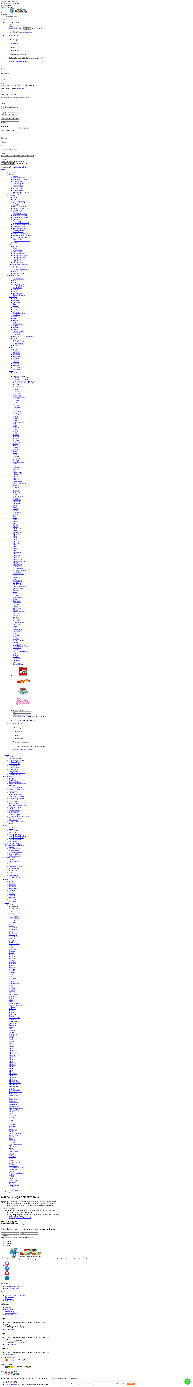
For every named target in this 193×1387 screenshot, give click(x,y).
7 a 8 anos (16, 363)
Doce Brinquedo (18, 462)
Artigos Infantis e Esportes (21, 203)
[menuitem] (17, 385)
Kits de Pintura (17, 288)
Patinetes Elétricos (14, 850)
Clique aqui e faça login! (19, 167)
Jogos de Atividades (19, 253)
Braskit (15, 420)
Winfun (15, 649)
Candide (16, 435)
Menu (3, 169)
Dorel (15, 464)
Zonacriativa (17, 660)
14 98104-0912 (14, 43)
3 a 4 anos (16, 360)
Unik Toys (16, 635)
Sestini (15, 606)
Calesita (15, 431)
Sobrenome (4, 126)
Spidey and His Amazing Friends (23, 336)
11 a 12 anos (17, 367)
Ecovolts (16, 469)
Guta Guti (16, 492)
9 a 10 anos (16, 365)
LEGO (15, 514)
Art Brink (16, 399)
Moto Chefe (17, 552)
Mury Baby (17, 563)
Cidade (3, 154)
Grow (15, 489)
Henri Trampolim (18, 496)
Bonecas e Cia (17, 210)
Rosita (15, 599)
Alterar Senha (9, 1314)
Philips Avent (17, 584)
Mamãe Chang (18, 532)
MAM (15, 530)
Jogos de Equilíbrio (19, 259)
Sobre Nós (26, 61)
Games (15, 248)
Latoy (15, 516)
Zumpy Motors (18, 664)
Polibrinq (16, 590)
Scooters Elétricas (18, 271)
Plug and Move (18, 588)
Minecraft (16, 320)
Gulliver (16, 491)
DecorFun (16, 449)
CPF (2, 118)
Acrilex (15, 389)
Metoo (15, 318)
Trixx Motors (17, 630)
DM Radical (17, 458)
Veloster (15, 642)
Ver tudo (15, 176)
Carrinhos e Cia (18, 219)
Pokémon (16, 329)
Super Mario (17, 340)
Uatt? (15, 633)
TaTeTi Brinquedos (19, 622)
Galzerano (16, 487)
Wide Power (17, 648)
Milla (15, 545)
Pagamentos (8, 1299)
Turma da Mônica (18, 344)
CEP (2, 134)
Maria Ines (16, 534)
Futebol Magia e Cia (19, 483)
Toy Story (16, 338)
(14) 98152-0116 (10, 1329)
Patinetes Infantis (18, 230)
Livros (15, 291)
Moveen (16, 554)
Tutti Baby (16, 631)
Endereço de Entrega (11, 1313)
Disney (15, 309)
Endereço (4, 138)
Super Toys (17, 619)
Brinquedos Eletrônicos (20, 215)
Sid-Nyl (15, 610)
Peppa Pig (16, 326)
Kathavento (17, 512)
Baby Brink (17, 408)
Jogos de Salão (17, 261)
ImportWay (17, 503)
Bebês (11, 174)
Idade (10, 347)
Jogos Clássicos (18, 250)
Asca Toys (16, 400)
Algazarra (16, 393)
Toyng (15, 626)
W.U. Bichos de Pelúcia (21, 646)
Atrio (15, 402)
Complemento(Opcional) (9, 150)
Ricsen (15, 595)
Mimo (15, 547)
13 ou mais (16, 369)
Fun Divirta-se (18, 482)
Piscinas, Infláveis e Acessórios (23, 235)
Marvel (15, 316)
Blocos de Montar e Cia (20, 208)
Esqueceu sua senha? (7, 85)
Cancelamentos (9, 1297)
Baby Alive (16, 302)
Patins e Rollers (18, 232)
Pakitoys (16, 579)
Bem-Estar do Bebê (19, 178)
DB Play (16, 447)
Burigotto (16, 429)
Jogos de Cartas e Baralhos (21, 255)
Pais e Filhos (17, 577)
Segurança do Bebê (19, 194)
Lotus (15, 523)
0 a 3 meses (16, 351)
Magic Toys (17, 528)
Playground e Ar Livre (20, 237)
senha (2, 83)
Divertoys (16, 456)
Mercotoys (16, 543)
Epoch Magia (17, 473)
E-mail (3, 103)
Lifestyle (16, 519)
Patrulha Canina (18, 324)
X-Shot (15, 345)
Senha (3, 109)
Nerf (14, 322)
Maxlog (15, 538)
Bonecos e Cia (17, 212)
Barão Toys (17, 413)
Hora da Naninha (18, 183)
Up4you (16, 639)
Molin (15, 548)
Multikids (16, 557)
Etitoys (15, 476)
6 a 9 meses (16, 354)
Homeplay (16, 498)
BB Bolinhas (17, 415)
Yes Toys (16, 657)
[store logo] (18, 13)
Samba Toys (17, 602)
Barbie (15, 304)
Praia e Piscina (17, 239)
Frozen (15, 311)
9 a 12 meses (17, 356)
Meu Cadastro (9, 1307)
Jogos (10, 244)
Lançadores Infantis (19, 226)
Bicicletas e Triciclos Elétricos (18, 264)
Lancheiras (16, 289)
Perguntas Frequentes (15, 61)
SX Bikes (16, 621)
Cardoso (16, 436)
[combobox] (10, 17)
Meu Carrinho (9, 1311)
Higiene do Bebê (18, 181)
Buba (15, 426)
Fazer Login (18, 85)
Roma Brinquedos (19, 597)
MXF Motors (17, 565)
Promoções (12, 172)
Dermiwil (16, 451)
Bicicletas (16, 205)
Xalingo (15, 653)
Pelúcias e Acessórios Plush (21, 233)
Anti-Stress (16, 199)
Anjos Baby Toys (19, 397)
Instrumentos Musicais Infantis (22, 224)
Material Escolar (14, 275)
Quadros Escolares (19, 295)
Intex (15, 507)
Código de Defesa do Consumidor (16, 1295)
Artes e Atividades (19, 201)
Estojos (15, 282)
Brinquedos (12, 196)
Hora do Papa (17, 188)
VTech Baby (17, 644)
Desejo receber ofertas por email (13, 161)
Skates (15, 242)
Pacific (15, 575)
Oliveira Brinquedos (19, 570)
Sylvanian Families (19, 342)
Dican (15, 453)
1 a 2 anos (16, 358)
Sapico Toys (17, 604)
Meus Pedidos (9, 1309)
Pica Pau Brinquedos (20, 586)
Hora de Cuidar (18, 185)
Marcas (11, 371)
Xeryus (15, 655)
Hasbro (15, 494)
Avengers (16, 300)
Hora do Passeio (18, 190)
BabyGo (16, 409)
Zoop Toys (16, 662)
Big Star (16, 418)
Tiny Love (16, 624)
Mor (14, 550)
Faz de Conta (17, 221)
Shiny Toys (17, 608)
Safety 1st (16, 601)
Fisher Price (17, 480)
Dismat (15, 454)
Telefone (3, 159)
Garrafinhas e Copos (19, 284)
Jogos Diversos (18, 252)
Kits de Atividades (19, 286)
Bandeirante (17, 411)
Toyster (15, 628)
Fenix (15, 478)
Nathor (15, 566)
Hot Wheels (16, 315)
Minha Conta (27, 1218)
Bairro (3, 146)
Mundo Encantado (19, 561)
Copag (15, 444)
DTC (15, 465)
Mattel (15, 536)
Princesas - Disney (19, 331)
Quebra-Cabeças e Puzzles (21, 241)
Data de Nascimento (7, 130)
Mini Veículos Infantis (20, 228)
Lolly (15, 521)
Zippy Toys (17, 658)
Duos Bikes (17, 467)
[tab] (96, 169)
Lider (15, 518)
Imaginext (16, 501)
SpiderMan (16, 335)
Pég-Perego (17, 583)
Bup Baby (16, 427)
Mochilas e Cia (17, 293)
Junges (15, 510)
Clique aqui (12, 1212)
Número (3, 142)
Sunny (15, 617)
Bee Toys (16, 417)
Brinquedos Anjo (18, 422)
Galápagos (16, 485)
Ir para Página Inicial (15, 1218)
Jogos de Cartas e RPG (20, 257)
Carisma (16, 438)
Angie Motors (17, 395)
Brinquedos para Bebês (20, 179)
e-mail (3, 79)
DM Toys (16, 460)
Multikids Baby (18, 559)
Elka (14, 471)
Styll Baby (16, 615)
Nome (3, 122)
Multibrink (16, 556)
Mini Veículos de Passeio (21, 192)
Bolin (15, 424)
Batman (15, 306)
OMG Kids (17, 572)
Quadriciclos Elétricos (20, 270)
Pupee (15, 592)
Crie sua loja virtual (11, 1384)
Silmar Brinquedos (19, 612)
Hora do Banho (18, 187)
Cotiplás (16, 445)
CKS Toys (16, 440)
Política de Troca (10, 1300)
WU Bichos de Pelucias (20, 651)
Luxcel (15, 525)
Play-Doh (16, 327)
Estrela (15, 474)
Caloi (15, 433)
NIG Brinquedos (18, 568)
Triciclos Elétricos (18, 273)
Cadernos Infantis (18, 279)
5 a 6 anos (16, 362)
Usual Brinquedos (19, 640)
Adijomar (16, 391)
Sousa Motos (17, 613)
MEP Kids (16, 541)
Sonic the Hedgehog (19, 333)
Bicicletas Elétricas (19, 268)
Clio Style (16, 442)
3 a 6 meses (16, 353)
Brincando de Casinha (20, 214)
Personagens (13, 297)
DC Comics (16, 307)
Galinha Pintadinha (19, 313)
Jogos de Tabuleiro (19, 262)
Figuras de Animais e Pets (21, 223)
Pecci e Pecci (17, 581)
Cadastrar (29, 32)
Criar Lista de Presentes (12, 1190)
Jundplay (16, 509)
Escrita (15, 280)
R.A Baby (16, 593)
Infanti (15, 505)
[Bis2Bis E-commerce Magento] (11, 1382)
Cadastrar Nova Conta (8, 163)
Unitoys (15, 637)
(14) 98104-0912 (10, 1354)
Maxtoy (15, 539)
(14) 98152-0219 (10, 1344)
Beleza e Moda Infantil (20, 206)
